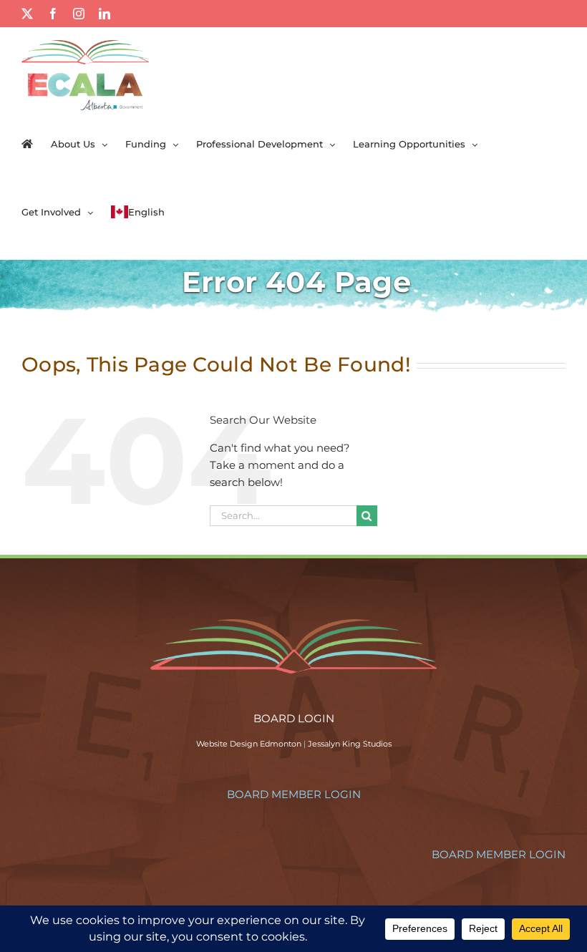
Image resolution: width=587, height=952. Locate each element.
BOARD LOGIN (293, 718)
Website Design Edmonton (248, 744)
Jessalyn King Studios (350, 744)
